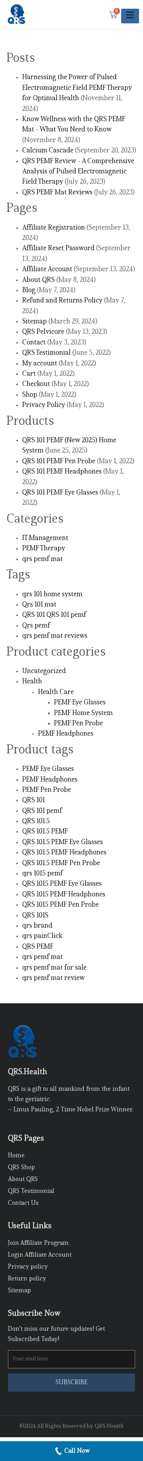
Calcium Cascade (47, 150)
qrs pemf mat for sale (54, 967)
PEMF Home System (83, 713)
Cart (29, 374)
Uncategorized (44, 671)
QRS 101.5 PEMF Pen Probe (61, 863)
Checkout (36, 384)
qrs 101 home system (52, 594)
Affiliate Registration (53, 227)
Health (32, 681)
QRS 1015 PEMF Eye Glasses (62, 884)
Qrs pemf (36, 625)
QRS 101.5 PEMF (45, 831)
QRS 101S (35, 915)
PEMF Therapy (43, 548)
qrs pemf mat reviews (54, 636)
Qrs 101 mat (39, 604)
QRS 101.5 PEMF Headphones (64, 852)
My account (39, 363)
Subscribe (72, 1382)
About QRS (38, 280)
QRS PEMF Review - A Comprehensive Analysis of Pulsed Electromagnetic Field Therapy (78, 172)
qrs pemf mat (42, 559)
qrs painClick (42, 936)
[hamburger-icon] (130, 16)
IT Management (45, 538)
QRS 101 (33, 800)
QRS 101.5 (36, 821)
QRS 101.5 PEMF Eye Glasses (62, 842)
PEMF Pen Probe (78, 723)
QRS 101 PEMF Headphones (62, 471)
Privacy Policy (43, 405)
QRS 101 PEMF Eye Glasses (60, 492)
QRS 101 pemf (42, 811)
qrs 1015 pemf (42, 873)
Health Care (56, 692)
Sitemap (34, 321)
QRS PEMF (38, 947)
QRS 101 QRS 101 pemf (54, 615)
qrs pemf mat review (53, 978)
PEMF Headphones (65, 733)
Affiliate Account (47, 269)
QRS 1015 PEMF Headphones (63, 894)
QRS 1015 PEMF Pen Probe (60, 905)
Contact (34, 342)
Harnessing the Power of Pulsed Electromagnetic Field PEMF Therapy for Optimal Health (77, 88)
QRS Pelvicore (43, 332)
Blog (28, 290)
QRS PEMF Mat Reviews (57, 192)
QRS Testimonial (46, 353)
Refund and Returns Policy (62, 300)
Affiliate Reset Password (58, 248)
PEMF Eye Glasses (80, 702)
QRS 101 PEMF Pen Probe (58, 461)
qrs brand (37, 926)
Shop (29, 395)
